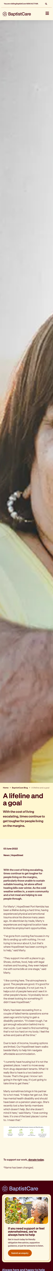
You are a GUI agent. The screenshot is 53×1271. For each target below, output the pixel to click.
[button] (46, 4)
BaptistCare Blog (20, 787)
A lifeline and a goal (40, 787)
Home (5, 787)
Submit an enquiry (19, 1253)
